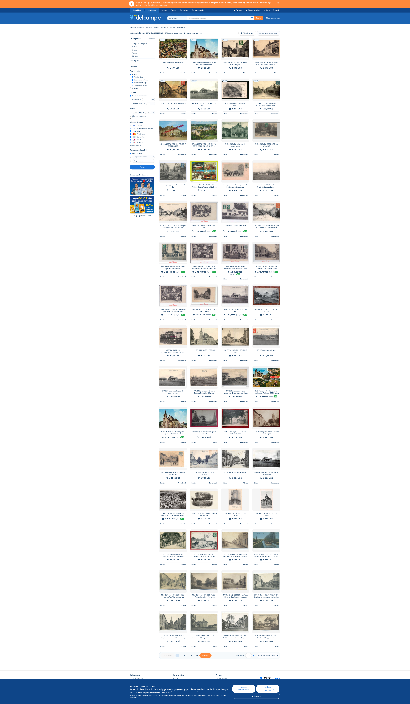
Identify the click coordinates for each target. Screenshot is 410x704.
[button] (251, 18)
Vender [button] (173, 10)
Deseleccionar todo (135, 145)
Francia (134, 53)
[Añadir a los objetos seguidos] (184, 40)
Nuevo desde (136, 99)
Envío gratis (136, 118)
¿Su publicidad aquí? (143, 216)
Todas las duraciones (139, 96)
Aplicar (142, 167)
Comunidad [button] (184, 10)
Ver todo (152, 39)
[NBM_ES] (142, 205)
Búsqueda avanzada (273, 18)
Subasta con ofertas (141, 80)
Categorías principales (139, 44)
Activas (134, 74)
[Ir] (253, 655)
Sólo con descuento (139, 116)
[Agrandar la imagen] (173, 49)
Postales (135, 47)
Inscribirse (137, 10)
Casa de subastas (140, 85)
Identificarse (152, 10)
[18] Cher (135, 56)
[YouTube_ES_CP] (142, 186)
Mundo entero (137, 153)
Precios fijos (138, 77)
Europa (134, 50)
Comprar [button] (164, 10)
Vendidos (135, 88)
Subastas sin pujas (140, 83)
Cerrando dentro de (138, 104)
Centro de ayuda (221, 678)
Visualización (248, 33)
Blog (174, 678)
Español (276, 10)
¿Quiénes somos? (136, 678)
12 (197, 655)
